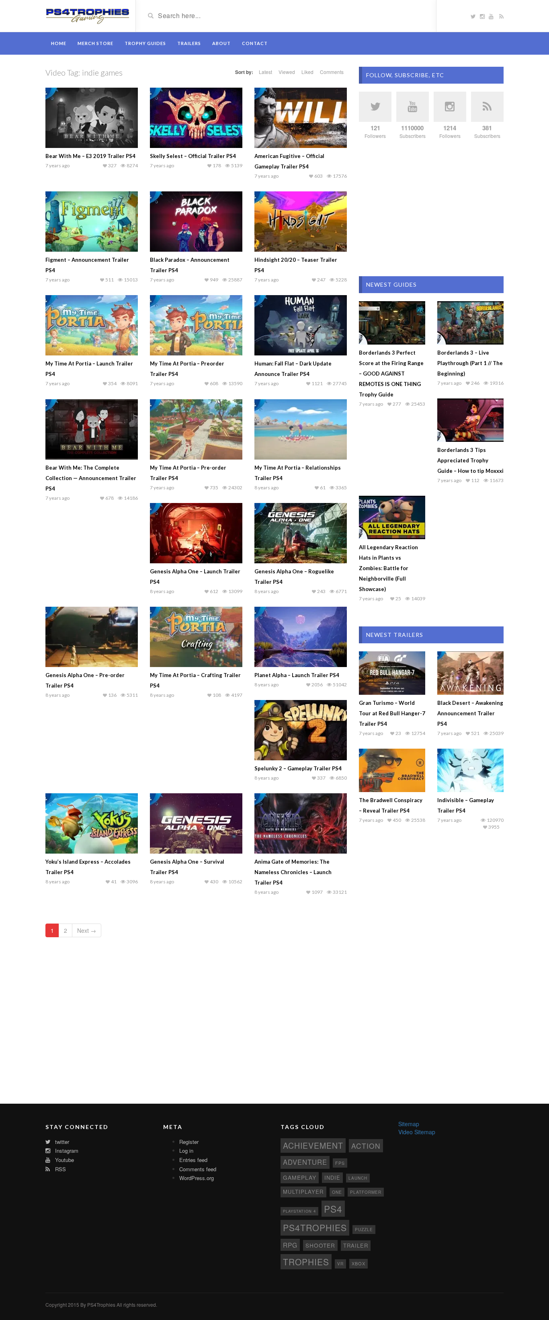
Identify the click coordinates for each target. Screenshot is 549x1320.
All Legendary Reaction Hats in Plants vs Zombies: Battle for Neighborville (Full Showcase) (388, 568)
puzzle (364, 1229)
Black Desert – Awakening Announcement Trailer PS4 (470, 713)
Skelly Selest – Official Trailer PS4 (193, 156)
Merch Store (95, 43)
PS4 (333, 1208)
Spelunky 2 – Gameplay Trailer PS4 (298, 768)
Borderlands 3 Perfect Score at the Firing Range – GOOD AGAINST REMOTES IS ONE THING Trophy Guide (391, 373)
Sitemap (408, 1124)
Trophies (306, 1262)
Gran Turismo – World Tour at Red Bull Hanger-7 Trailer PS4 (392, 713)
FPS (340, 1163)
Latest (265, 71)
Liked (307, 71)
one (337, 1192)
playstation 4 (299, 1211)
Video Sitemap (416, 1132)
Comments (332, 71)
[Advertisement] (431, 208)
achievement (313, 1145)
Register (189, 1142)
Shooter (320, 1245)
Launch (357, 1178)
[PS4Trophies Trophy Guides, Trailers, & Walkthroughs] (87, 15)
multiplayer (303, 1191)
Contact (255, 43)
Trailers (189, 43)
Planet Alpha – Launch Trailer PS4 (296, 675)
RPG (290, 1244)
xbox (358, 1263)
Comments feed (197, 1169)
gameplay (299, 1177)
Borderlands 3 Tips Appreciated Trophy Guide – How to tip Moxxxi (470, 460)
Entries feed (193, 1160)
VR (340, 1263)
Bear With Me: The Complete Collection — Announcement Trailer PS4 (90, 478)
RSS (59, 1169)
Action (366, 1146)
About (221, 43)
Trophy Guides (145, 43)
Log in (186, 1150)
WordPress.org (196, 1178)
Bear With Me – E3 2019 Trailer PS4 (90, 156)
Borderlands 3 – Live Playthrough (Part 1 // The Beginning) (470, 363)
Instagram (65, 1150)
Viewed (287, 71)
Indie (332, 1177)
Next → (86, 930)
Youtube (63, 1160)
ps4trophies (315, 1227)
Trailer (355, 1245)
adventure (305, 1162)
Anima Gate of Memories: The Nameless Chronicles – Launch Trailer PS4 (293, 872)
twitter (61, 1142)
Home (58, 43)
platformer (365, 1192)
